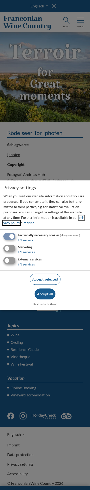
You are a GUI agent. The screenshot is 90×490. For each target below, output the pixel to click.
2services (26, 252)
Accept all (45, 294)
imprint (28, 223)
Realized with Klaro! (45, 304)
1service (25, 240)
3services (26, 264)
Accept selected (45, 279)
